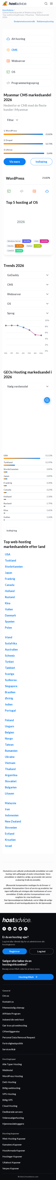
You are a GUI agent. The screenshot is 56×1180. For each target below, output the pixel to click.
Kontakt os (8, 1001)
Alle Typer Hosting (12, 1064)
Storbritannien (11, 469)
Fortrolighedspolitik (12, 1043)
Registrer (14, 951)
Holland (7, 496)
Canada (7, 490)
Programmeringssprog (25, 83)
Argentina (11, 775)
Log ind (41, 951)
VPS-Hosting (9, 1093)
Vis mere (14, 161)
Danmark (10, 615)
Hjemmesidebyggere (13, 1123)
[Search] (45, 3)
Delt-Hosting (9, 1082)
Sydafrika (11, 643)
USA (6, 455)
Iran (7, 809)
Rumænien (11, 750)
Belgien (9, 732)
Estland (9, 833)
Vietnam (10, 763)
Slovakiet (11, 781)
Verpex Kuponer (10, 1168)
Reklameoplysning (45, 21)
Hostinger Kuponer (12, 1156)
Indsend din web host (13, 1019)
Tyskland (8, 462)
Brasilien (10, 692)
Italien (7, 517)
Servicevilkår (9, 1049)
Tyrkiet (9, 661)
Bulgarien (11, 787)
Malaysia (10, 803)
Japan (6, 476)
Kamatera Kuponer (12, 1144)
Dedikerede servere (12, 1111)
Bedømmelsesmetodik (24, 21)
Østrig (9, 698)
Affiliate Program (11, 1013)
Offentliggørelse (11, 1031)
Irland (8, 637)
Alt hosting (18, 38)
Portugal (10, 710)
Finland (9, 720)
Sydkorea (11, 680)
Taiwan (9, 744)
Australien (11, 649)
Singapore (11, 686)
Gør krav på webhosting (14, 1025)
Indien (9, 704)
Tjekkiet (10, 667)
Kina (6, 510)
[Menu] (51, 3)
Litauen (9, 793)
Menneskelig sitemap (13, 1007)
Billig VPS (7, 1099)
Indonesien (12, 815)
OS (13, 72)
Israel (8, 845)
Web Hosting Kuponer (14, 1138)
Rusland (7, 503)
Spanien (9, 621)
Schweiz (10, 655)
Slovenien (11, 827)
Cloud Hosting (9, 1105)
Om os (5, 995)
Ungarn (9, 726)
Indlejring (41, 161)
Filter (10, 120)
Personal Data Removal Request (18, 1037)
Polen (8, 627)
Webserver (18, 61)
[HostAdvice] (14, 3)
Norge (9, 738)
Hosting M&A (26, 976)
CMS (14, 50)
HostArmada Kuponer (13, 1150)
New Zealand (13, 821)
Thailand (10, 769)
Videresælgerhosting (13, 1117)
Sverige (9, 674)
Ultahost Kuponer (11, 1162)
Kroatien (10, 839)
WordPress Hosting (12, 1076)
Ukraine (9, 756)
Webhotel (7, 1070)
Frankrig (8, 483)
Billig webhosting (11, 1088)
